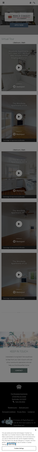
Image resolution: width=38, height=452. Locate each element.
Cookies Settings (19, 448)
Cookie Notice (11, 444)
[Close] (36, 430)
